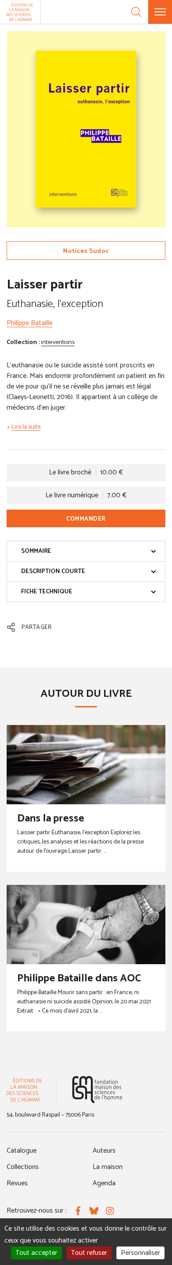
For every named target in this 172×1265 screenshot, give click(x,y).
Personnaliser (140, 1253)
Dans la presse (50, 818)
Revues (17, 1183)
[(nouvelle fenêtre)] (97, 1089)
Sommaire (36, 551)
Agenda (104, 1183)
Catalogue (22, 1151)
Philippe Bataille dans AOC (79, 978)
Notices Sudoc (86, 251)
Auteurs (104, 1151)
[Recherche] (136, 12)
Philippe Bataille (29, 323)
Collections (23, 1167)
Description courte (53, 571)
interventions (58, 342)
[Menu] (160, 12)
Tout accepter (36, 1253)
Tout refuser (89, 1253)
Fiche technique (46, 592)
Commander (86, 519)
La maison (108, 1167)
